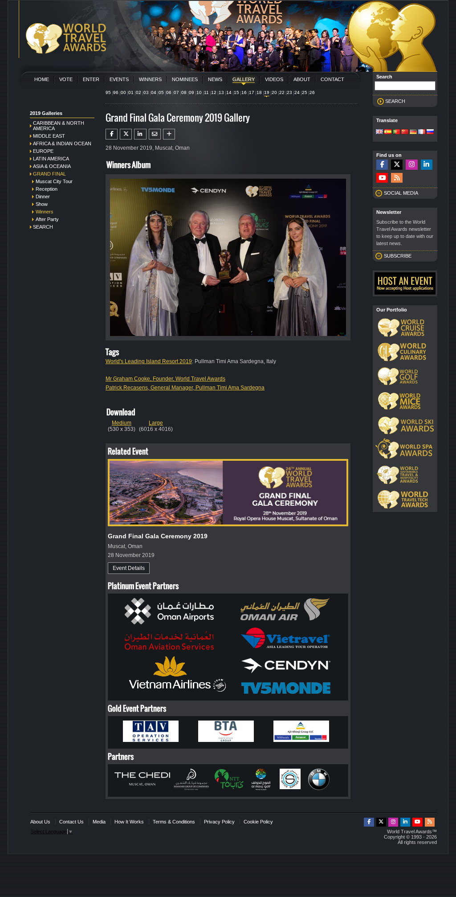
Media (99, 821)
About (301, 79)
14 (229, 92)
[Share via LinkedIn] (140, 134)
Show (42, 204)
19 (266, 92)
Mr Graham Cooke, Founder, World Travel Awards (165, 379)
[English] (379, 132)
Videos (274, 79)
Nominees (185, 79)
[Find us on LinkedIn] (426, 165)
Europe (43, 151)
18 (259, 92)
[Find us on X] (397, 165)
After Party (47, 219)
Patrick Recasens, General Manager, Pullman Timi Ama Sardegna (185, 388)
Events (119, 79)
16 (244, 92)
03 (146, 92)
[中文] (404, 132)
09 (191, 92)
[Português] (396, 132)
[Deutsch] (413, 132)
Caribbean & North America (58, 125)
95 (108, 92)
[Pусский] (430, 132)
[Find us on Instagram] (411, 165)
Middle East (49, 136)
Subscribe (397, 255)
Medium (121, 423)
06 (168, 92)
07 (176, 92)
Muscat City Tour (54, 181)
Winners (150, 79)
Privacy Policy (219, 821)
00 (123, 92)
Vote (66, 79)
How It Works (129, 821)
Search (43, 226)
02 (138, 92)
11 (206, 92)
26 (312, 92)
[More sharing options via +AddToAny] (169, 134)
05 (161, 92)
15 (236, 92)
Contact (332, 79)
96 (115, 92)
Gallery (243, 79)
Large (156, 423)
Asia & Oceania (52, 166)
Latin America (51, 158)
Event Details (129, 568)
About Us (40, 821)
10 (199, 92)
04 (153, 92)
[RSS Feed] (397, 178)
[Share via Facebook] (111, 134)
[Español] (387, 132)
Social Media (401, 193)
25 (304, 92)
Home (41, 79)
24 (297, 92)
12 (213, 92)
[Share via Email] (154, 134)
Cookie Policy (258, 821)
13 (221, 92)
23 (289, 92)
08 (184, 92)
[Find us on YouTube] (382, 178)
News (215, 79)
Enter (91, 79)
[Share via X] (125, 134)
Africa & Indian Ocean (62, 143)
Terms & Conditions (174, 821)
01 (131, 92)
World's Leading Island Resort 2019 (149, 361)
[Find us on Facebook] (382, 165)
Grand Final (49, 173)
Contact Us (71, 821)
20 (274, 92)
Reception (46, 189)
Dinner (43, 196)
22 (282, 92)
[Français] (421, 132)
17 (251, 92)
